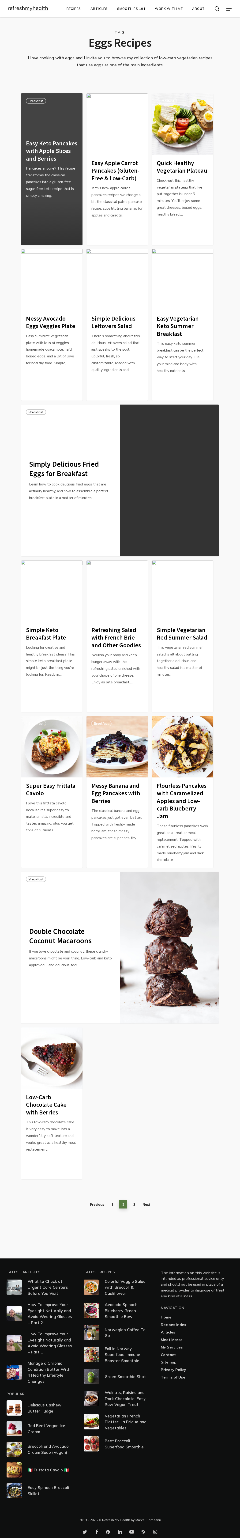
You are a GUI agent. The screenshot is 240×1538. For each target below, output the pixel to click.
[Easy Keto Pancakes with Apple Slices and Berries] (51, 169)
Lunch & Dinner (40, 256)
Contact (168, 1354)
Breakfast (36, 101)
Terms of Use (173, 1377)
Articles (168, 1332)
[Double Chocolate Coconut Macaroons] (70, 947)
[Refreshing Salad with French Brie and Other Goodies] (117, 636)
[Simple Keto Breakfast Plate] (51, 636)
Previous (97, 1204)
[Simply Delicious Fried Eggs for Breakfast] (70, 480)
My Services (172, 1347)
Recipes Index (173, 1324)
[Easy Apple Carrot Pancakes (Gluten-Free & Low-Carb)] (117, 169)
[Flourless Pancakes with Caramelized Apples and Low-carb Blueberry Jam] (182, 791)
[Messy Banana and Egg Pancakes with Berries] (117, 791)
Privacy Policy (173, 1369)
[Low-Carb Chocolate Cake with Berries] (51, 1103)
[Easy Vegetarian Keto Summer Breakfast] (182, 324)
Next (146, 1204)
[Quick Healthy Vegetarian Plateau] (182, 169)
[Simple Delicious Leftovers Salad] (117, 324)
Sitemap (168, 1362)
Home (166, 1317)
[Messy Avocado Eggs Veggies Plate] (51, 324)
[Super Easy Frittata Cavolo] (51, 791)
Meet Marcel (172, 1339)
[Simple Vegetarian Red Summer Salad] (182, 636)
